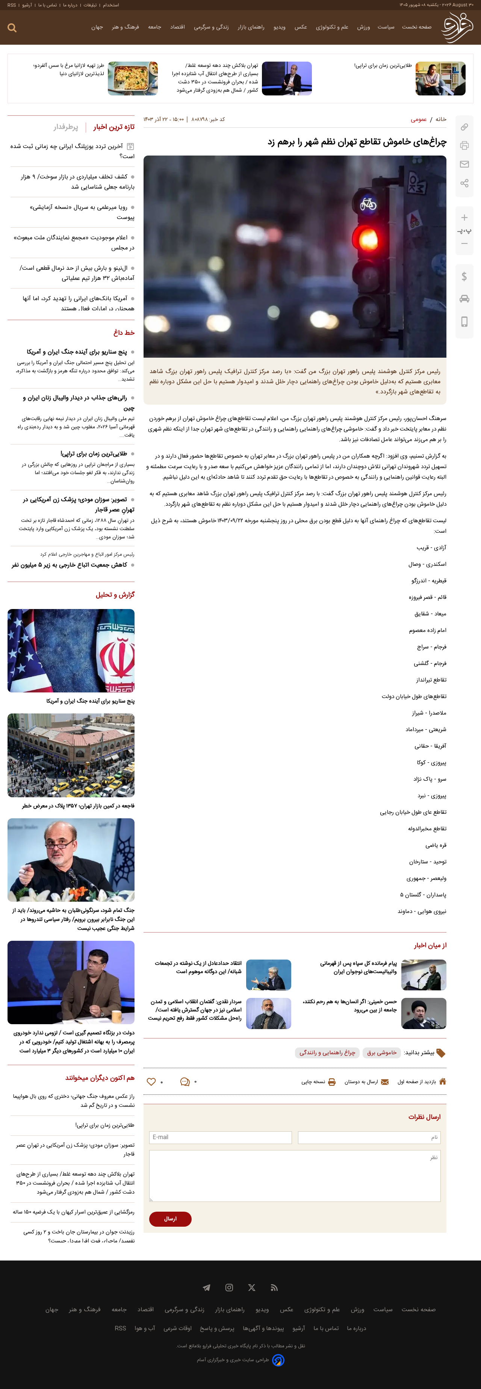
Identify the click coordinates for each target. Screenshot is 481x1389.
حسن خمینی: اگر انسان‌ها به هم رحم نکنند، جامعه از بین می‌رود (350, 1006)
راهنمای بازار (252, 27)
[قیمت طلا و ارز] (464, 278)
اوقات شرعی (177, 1328)
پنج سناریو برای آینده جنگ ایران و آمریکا (77, 352)
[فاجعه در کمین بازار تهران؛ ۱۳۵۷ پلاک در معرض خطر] (71, 755)
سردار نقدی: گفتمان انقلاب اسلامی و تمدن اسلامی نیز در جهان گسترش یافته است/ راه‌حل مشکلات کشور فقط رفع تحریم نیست (195, 1010)
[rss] (274, 1287)
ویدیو (280, 27)
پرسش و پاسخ (217, 1328)
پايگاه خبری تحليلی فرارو (226, 1346)
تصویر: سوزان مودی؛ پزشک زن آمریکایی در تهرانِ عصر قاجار (79, 505)
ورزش (363, 27)
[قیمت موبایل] (464, 323)
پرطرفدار (66, 127)
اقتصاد (178, 27)
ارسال (170, 1219)
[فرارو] (457, 27)
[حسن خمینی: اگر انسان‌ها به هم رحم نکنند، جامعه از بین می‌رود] (423, 1013)
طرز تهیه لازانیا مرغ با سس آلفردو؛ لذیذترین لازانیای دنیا (68, 70)
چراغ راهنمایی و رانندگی (327, 1053)
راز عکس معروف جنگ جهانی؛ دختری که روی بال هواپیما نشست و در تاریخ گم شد (74, 1101)
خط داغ (124, 333)
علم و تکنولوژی (333, 27)
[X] (251, 1287)
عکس (302, 27)
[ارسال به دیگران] (464, 164)
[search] (12, 28)
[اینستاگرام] (229, 1287)
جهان (97, 27)
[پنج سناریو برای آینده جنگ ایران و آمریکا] (71, 650)
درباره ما (70, 5)
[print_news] (464, 146)
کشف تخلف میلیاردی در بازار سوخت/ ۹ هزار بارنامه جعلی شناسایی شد (78, 182)
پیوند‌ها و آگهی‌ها (263, 1328)
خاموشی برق (381, 1053)
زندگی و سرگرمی (212, 27)
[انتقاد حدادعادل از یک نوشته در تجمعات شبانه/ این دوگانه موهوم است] (268, 975)
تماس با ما (47, 5)
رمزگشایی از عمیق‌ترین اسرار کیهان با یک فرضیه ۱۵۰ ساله (74, 1212)
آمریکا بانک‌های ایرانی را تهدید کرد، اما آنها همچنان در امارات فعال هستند (79, 304)
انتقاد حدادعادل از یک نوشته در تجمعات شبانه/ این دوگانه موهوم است (198, 968)
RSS (12, 5)
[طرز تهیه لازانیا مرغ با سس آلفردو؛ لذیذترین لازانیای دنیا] (133, 78)
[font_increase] (464, 217)
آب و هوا (145, 1328)
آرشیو (27, 5)
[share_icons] (465, 183)
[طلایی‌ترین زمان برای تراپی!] (441, 78)
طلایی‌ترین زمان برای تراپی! (383, 66)
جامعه (155, 27)
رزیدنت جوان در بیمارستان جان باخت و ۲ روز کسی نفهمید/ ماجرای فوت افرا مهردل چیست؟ (79, 1237)
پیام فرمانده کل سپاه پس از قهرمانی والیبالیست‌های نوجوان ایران (358, 968)
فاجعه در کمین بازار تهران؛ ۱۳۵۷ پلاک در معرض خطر (78, 806)
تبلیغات (90, 5)
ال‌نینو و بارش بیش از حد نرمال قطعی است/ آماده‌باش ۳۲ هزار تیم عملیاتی (77, 273)
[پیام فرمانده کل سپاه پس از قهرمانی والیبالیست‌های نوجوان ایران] (423, 975)
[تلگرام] (206, 1287)
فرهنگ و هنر (126, 27)
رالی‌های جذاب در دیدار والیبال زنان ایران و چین (79, 403)
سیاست (386, 27)
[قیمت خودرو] (464, 300)
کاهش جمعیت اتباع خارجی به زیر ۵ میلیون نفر (69, 565)
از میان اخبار (430, 946)
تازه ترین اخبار (114, 127)
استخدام (111, 5)
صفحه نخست (417, 27)
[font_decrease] (464, 243)
